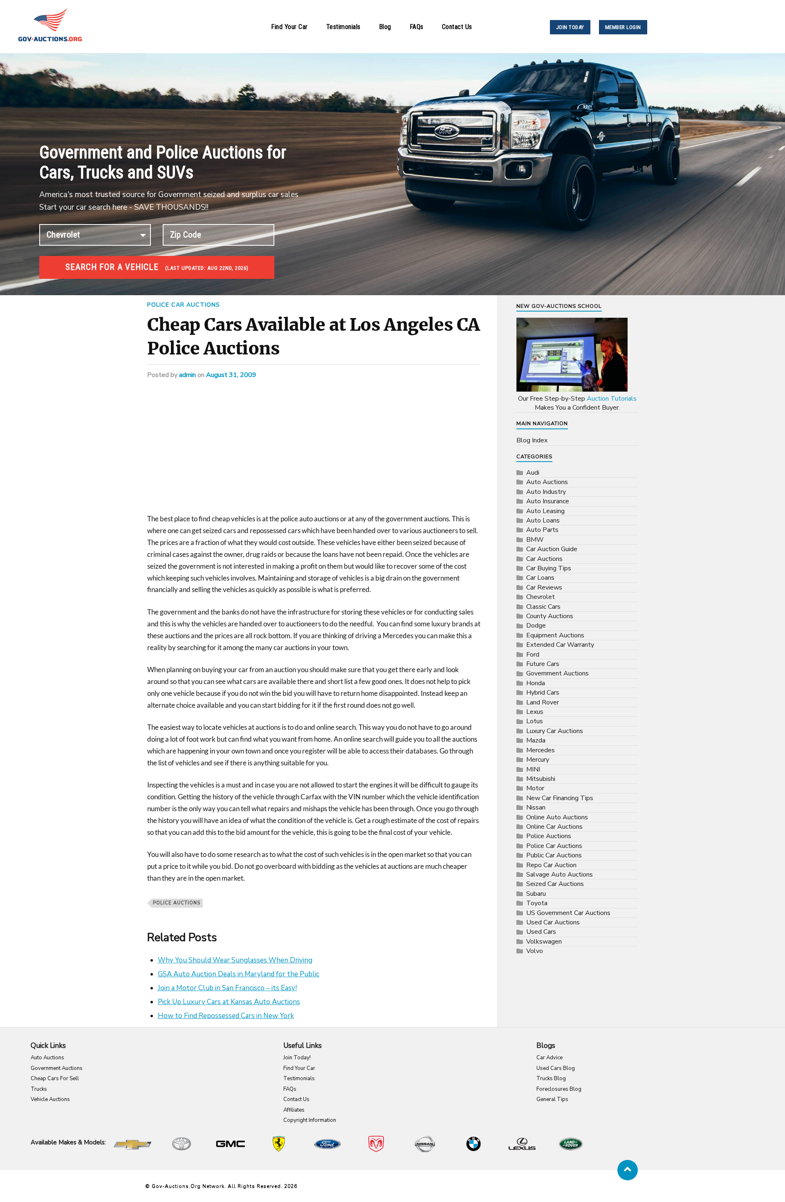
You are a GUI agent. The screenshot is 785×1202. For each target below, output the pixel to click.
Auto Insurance (547, 501)
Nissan (535, 807)
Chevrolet (540, 596)
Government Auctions (557, 673)
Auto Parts (542, 529)
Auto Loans (543, 520)
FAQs (417, 27)
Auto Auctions (547, 482)
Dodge (536, 625)
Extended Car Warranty (560, 644)
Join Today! (297, 1057)
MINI (533, 769)
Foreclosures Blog (558, 1089)
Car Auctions (544, 558)
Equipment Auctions (555, 635)
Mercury (537, 759)
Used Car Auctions (553, 922)
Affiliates (294, 1110)
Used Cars (541, 931)
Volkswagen (544, 941)
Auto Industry (546, 491)
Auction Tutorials (612, 398)
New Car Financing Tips (559, 798)
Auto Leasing (545, 511)
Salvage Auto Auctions (559, 874)
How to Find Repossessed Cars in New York (226, 1015)
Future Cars (542, 663)
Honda (535, 683)
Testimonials (343, 27)
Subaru (536, 893)
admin (187, 374)
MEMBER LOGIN (623, 27)
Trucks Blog (551, 1078)
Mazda (535, 740)
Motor (535, 788)
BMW (535, 539)
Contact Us (457, 27)
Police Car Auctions (183, 304)
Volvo (534, 950)
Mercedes (540, 750)
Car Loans (540, 577)
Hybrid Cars (542, 692)
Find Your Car (289, 27)
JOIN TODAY (570, 27)
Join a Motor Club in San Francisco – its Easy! (227, 988)
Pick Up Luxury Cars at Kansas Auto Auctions (229, 1002)
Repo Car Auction (551, 865)
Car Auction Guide (551, 549)
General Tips (552, 1099)
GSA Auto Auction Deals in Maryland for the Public (238, 974)
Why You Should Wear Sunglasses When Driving (235, 960)
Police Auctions (176, 903)
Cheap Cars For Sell (55, 1078)
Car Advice (549, 1057)
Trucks (39, 1089)
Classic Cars (543, 606)
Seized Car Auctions (555, 883)
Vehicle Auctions (50, 1099)
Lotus (534, 721)
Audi (532, 472)
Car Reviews (544, 587)
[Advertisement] (314, 452)
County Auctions (549, 616)
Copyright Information (309, 1120)
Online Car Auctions (554, 826)
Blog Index (531, 440)
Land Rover (542, 702)
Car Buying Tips (548, 568)
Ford (532, 654)
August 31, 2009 (231, 374)
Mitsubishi (540, 778)
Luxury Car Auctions (554, 731)
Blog (385, 27)
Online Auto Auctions (557, 817)
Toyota (536, 903)
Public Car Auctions (554, 855)
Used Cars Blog (555, 1068)
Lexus (534, 711)
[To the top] (627, 1170)
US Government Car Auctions (568, 912)
